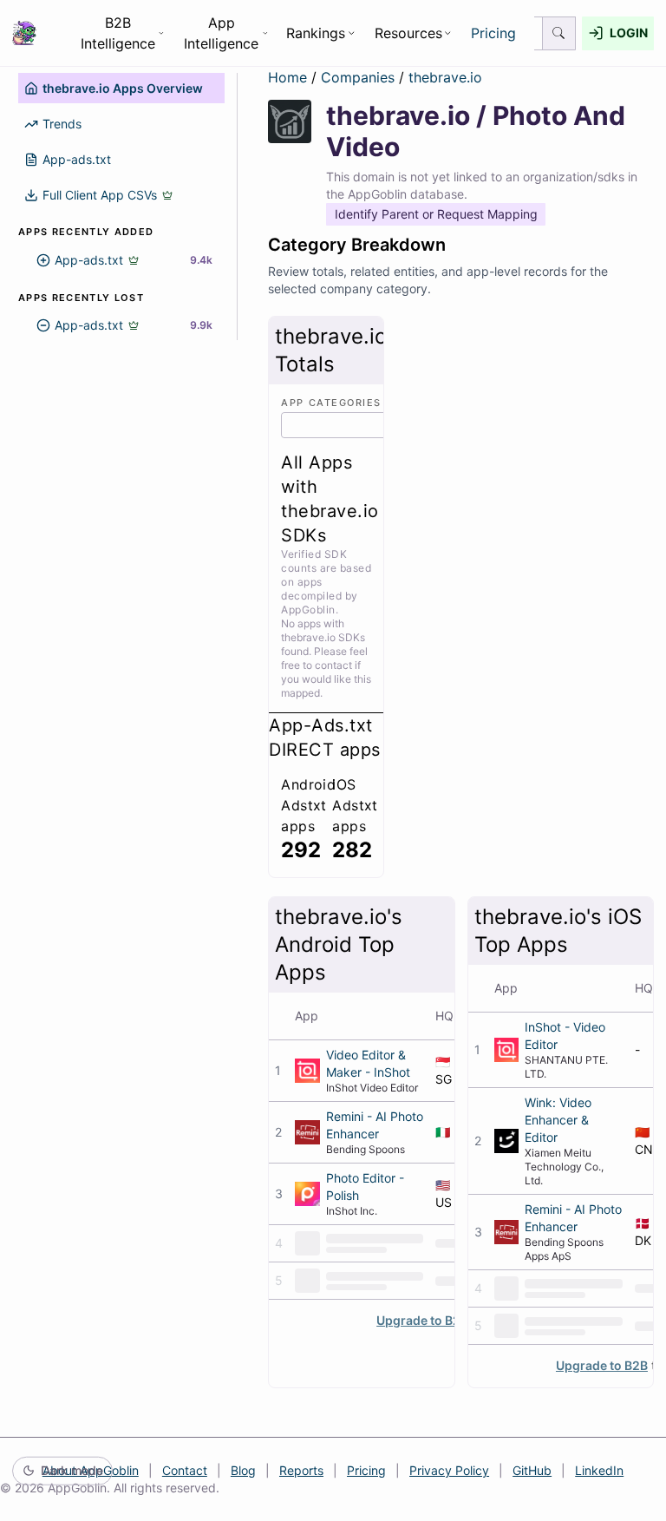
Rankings (315, 33)
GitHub (532, 1470)
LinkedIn (599, 1470)
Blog (243, 1470)
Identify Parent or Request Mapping (436, 214)
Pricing (493, 33)
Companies (360, 77)
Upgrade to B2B (422, 1320)
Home (287, 77)
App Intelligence (221, 33)
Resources (408, 33)
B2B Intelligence (118, 33)
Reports (301, 1470)
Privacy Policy (449, 1470)
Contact (184, 1470)
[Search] (559, 33)
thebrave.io (445, 77)
